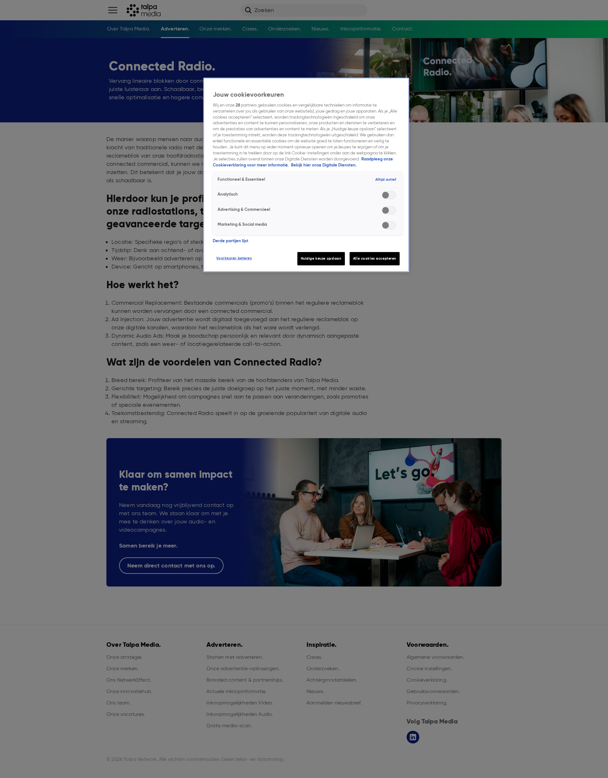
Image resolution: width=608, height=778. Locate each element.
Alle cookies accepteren (374, 258)
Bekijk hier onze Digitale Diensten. (324, 165)
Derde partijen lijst (230, 240)
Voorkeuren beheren (234, 258)
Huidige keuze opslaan (321, 258)
